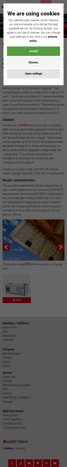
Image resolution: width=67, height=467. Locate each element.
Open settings (33, 73)
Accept (33, 51)
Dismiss (33, 62)
